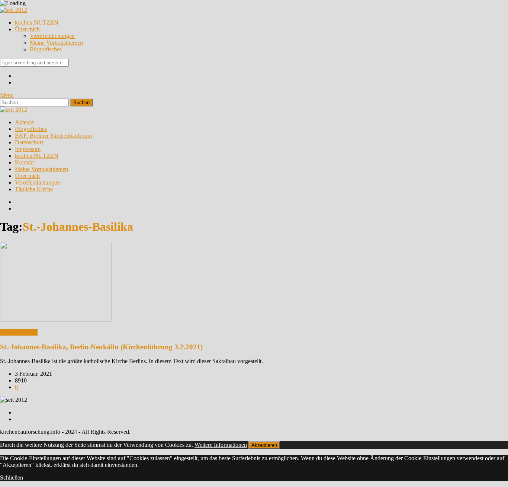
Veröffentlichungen (52, 36)
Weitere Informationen (220, 445)
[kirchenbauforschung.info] (13, 10)
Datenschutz (29, 142)
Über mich (27, 29)
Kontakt (24, 162)
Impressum (28, 149)
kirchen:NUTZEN (36, 22)
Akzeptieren (264, 445)
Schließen (11, 477)
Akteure (24, 122)
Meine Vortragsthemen (56, 42)
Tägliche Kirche (34, 189)
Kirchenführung (19, 332)
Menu (7, 95)
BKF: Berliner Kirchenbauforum (53, 135)
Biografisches (46, 49)
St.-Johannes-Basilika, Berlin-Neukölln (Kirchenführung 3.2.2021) (101, 347)
